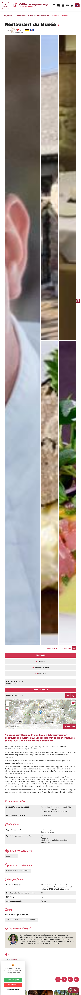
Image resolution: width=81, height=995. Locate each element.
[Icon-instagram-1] (64, 979)
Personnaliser (13, 989)
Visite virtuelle (40, 690)
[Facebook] (68, 695)
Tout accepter (13, 980)
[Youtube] (76, 979)
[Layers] (73, 702)
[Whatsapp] (70, 979)
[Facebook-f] (58, 979)
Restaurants (21, 16)
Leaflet (74, 720)
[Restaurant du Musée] (49, 187)
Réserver (41, 655)
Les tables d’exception (39, 16)
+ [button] (7, 702)
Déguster (8, 16)
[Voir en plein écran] (7, 708)
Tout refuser (13, 985)
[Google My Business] (73, 695)
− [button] (7, 705)
